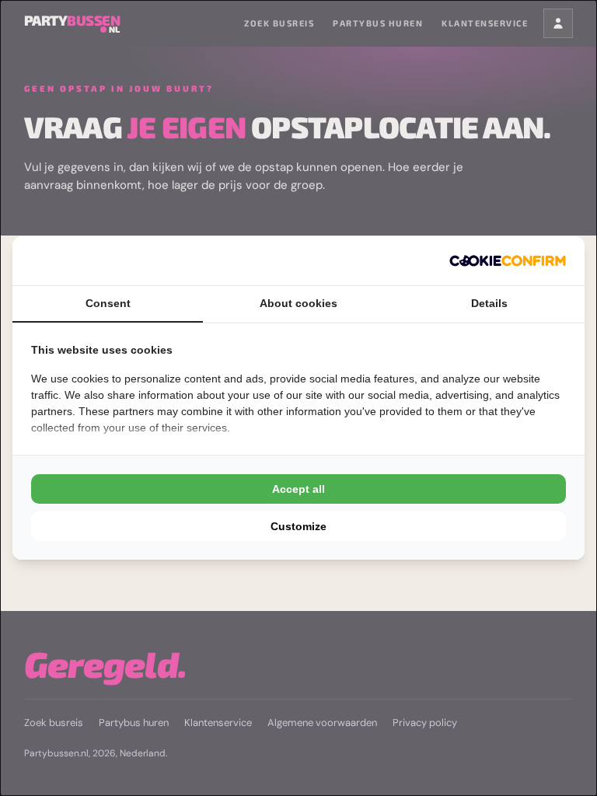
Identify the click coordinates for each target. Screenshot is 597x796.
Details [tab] (489, 303)
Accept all (298, 489)
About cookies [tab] (298, 303)
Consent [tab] (108, 303)
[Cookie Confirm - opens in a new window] (507, 261)
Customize (298, 526)
